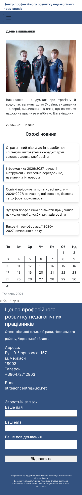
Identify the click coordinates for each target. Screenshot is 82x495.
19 (30, 272)
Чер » (14, 301)
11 (18, 266)
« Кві (3, 301)
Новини (28, 124)
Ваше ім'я (14, 407)
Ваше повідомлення (23, 437)
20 (41, 272)
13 (41, 266)
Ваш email (14, 422)
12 (30, 266)
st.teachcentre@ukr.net (26, 388)
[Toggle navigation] (8, 18)
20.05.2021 (13, 124)
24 (8, 279)
